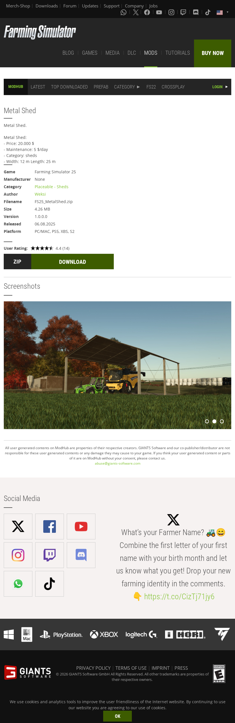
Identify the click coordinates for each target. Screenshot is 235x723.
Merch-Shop (18, 6)
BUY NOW (213, 53)
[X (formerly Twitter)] (136, 12)
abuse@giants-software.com (117, 463)
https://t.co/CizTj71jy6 (179, 596)
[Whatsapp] (124, 12)
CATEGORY (124, 87)
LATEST (38, 87)
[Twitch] (184, 12)
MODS (150, 53)
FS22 (151, 87)
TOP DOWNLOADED (69, 87)
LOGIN (217, 87)
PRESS (181, 668)
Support (112, 6)
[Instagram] (172, 12)
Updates (90, 6)
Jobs (153, 6)
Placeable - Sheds (51, 186)
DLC (132, 53)
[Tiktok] (208, 12)
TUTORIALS (177, 53)
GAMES (89, 53)
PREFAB (101, 87)
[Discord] (196, 12)
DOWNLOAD (72, 261)
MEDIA (112, 53)
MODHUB (15, 86)
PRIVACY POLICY (93, 668)
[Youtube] (159, 12)
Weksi (40, 194)
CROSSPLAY (173, 87)
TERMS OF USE (131, 668)
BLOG (68, 53)
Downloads (47, 6)
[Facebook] (147, 12)
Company (134, 6)
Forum (70, 6)
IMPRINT (161, 668)
